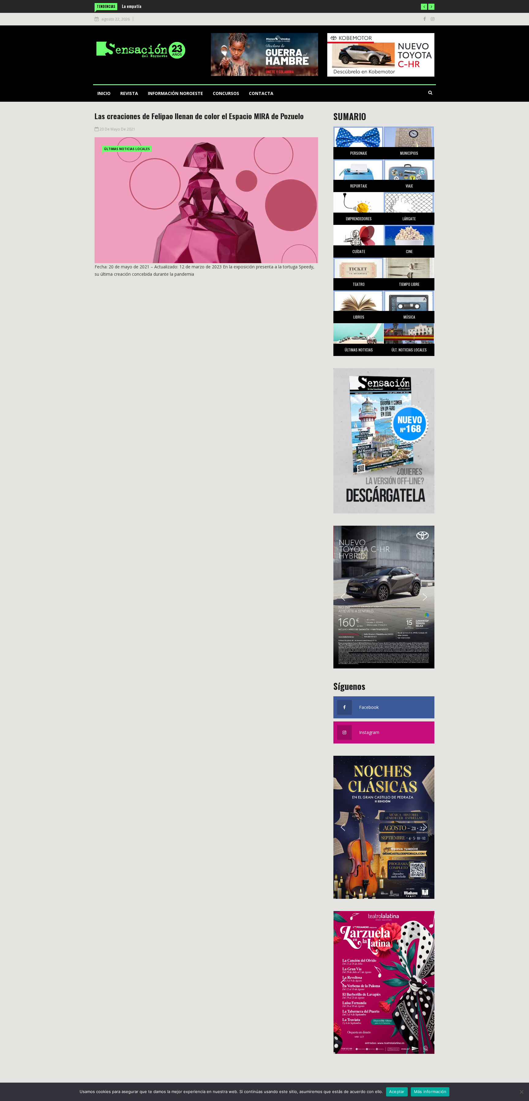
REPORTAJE (358, 185)
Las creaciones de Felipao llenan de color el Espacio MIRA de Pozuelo (199, 115)
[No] (521, 1092)
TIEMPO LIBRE (409, 284)
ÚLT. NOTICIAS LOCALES (409, 349)
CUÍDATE (358, 251)
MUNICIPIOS (409, 153)
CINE (409, 251)
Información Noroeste (175, 93)
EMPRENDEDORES (359, 218)
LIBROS (358, 317)
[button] (424, 7)
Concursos (226, 93)
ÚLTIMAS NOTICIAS (359, 349)
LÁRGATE (409, 218)
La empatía (131, 6)
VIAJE (409, 185)
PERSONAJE (358, 153)
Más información (430, 1091)
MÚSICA (409, 317)
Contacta (261, 93)
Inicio (104, 93)
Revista (129, 93)
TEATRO (359, 284)
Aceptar (397, 1091)
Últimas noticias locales (127, 149)
